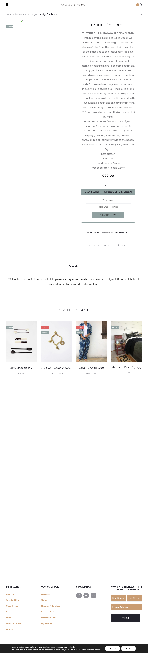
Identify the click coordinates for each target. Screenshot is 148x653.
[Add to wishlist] (33, 324)
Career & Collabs (14, 623)
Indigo (33, 14)
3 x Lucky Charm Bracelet (56, 368)
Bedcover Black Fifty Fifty (126, 367)
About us (10, 594)
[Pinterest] (86, 595)
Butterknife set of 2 (21, 368)
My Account (46, 623)
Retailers (10, 611)
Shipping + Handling (50, 606)
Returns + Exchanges (50, 611)
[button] (67, 563)
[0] (140, 4)
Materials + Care (48, 617)
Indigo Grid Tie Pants (91, 368)
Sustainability (12, 600)
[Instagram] (93, 595)
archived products (117, 232)
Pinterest (124, 245)
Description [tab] (74, 266)
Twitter (110, 245)
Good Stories (12, 606)
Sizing (44, 600)
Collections (21, 14)
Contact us (46, 594)
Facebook (95, 245)
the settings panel (91, 650)
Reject (128, 648)
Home (9, 14)
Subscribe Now (108, 215)
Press (8, 617)
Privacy (9, 629)
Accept (112, 648)
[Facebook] (79, 595)
